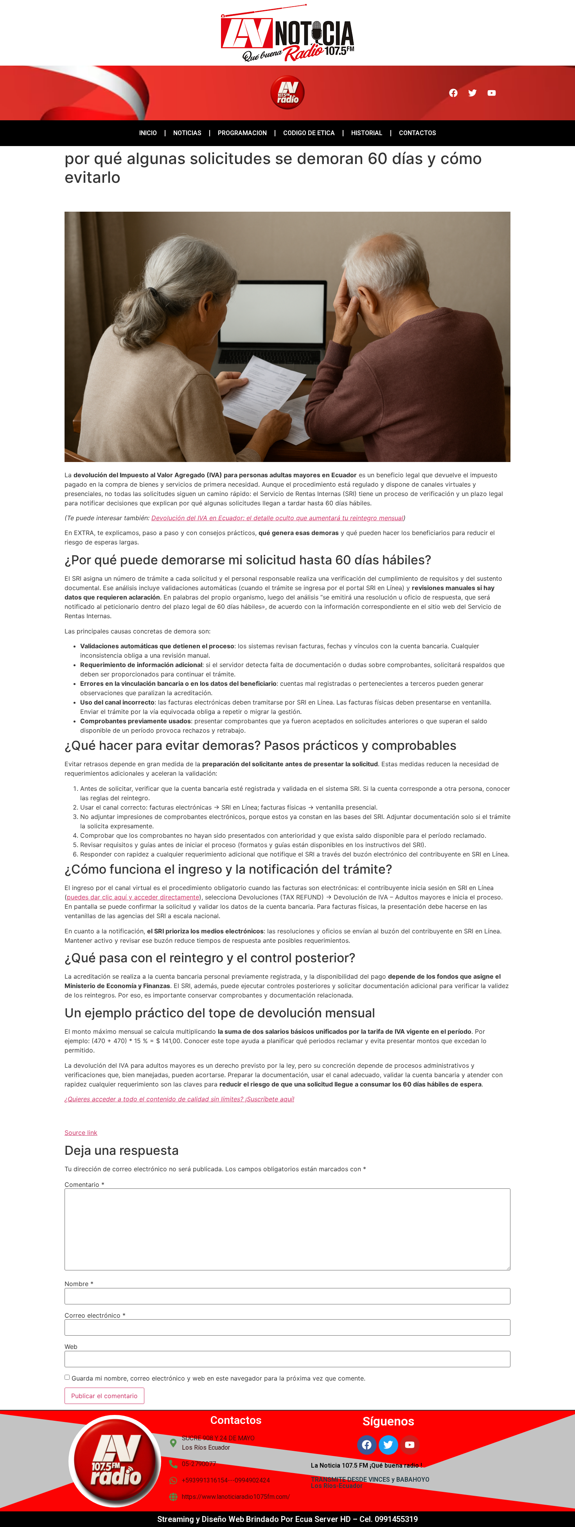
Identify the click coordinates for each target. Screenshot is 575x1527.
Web (71, 1346)
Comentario (84, 1184)
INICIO (148, 133)
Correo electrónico (95, 1315)
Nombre (79, 1284)
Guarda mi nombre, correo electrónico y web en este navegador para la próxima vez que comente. (218, 1378)
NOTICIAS (187, 133)
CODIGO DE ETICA (309, 133)
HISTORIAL (367, 133)
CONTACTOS (417, 133)
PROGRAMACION (242, 133)
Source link (81, 1132)
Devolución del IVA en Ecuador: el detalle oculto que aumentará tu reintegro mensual (277, 518)
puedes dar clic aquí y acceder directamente (133, 897)
